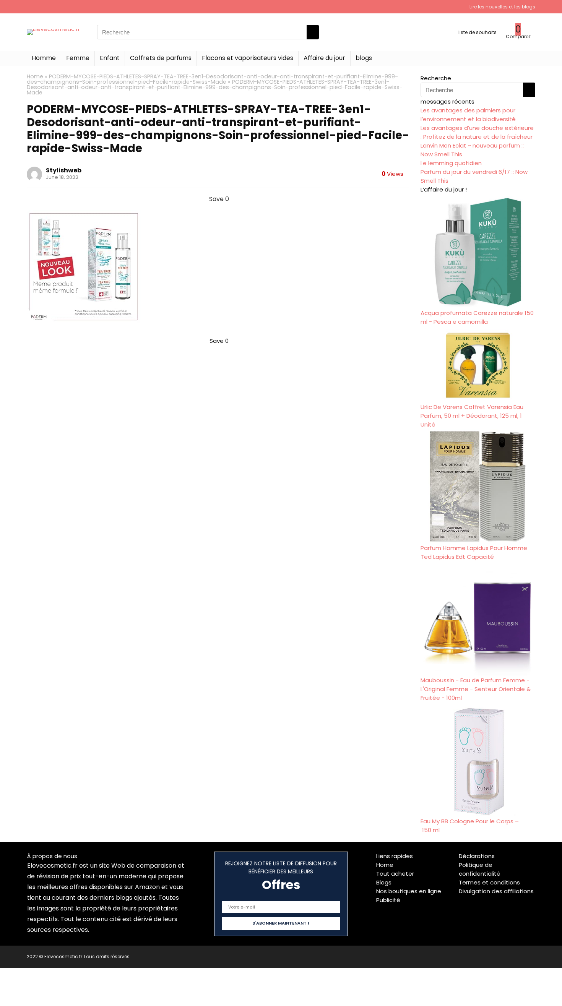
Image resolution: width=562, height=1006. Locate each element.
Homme (44, 58)
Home (35, 76)
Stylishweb (63, 170)
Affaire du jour (324, 58)
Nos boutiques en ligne (408, 891)
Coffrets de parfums (161, 58)
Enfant (110, 58)
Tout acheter (395, 874)
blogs (364, 58)
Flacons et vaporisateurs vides (247, 58)
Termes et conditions (489, 882)
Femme (77, 58)
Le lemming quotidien (451, 163)
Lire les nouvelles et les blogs (502, 6)
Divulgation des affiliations (496, 891)
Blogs (383, 882)
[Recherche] (313, 32)
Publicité (388, 900)
